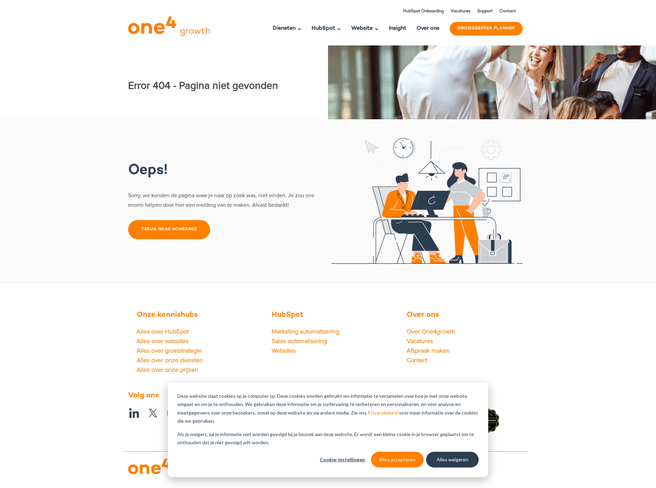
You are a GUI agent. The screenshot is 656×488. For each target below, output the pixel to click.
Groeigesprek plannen (486, 28)
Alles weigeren (452, 459)
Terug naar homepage (169, 229)
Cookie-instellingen (342, 459)
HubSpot (323, 28)
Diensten (284, 28)
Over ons (427, 28)
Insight (397, 28)
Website (362, 28)
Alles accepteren (397, 459)
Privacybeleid (383, 413)
